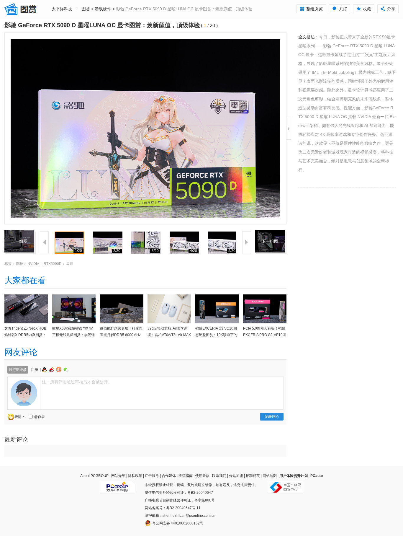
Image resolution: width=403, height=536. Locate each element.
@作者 (39, 417)
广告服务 (152, 476)
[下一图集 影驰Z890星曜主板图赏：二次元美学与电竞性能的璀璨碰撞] (270, 234)
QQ (45, 369)
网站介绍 (118, 476)
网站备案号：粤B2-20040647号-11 (173, 508)
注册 (34, 370)
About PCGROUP (94, 476)
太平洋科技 (62, 8)
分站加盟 (236, 476)
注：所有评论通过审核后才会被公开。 (77, 381)
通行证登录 (18, 370)
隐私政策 (135, 476)
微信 (66, 369)
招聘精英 (253, 476)
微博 (52, 369)
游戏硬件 (103, 8)
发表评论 (272, 417)
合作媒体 (169, 476)
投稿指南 (185, 476)
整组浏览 (314, 8)
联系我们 (219, 476)
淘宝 (59, 369)
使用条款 (202, 476)
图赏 (86, 8)
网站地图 (270, 476)
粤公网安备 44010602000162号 (177, 523)
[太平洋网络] (117, 485)
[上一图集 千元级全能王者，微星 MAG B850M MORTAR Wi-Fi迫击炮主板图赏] (19, 234)
